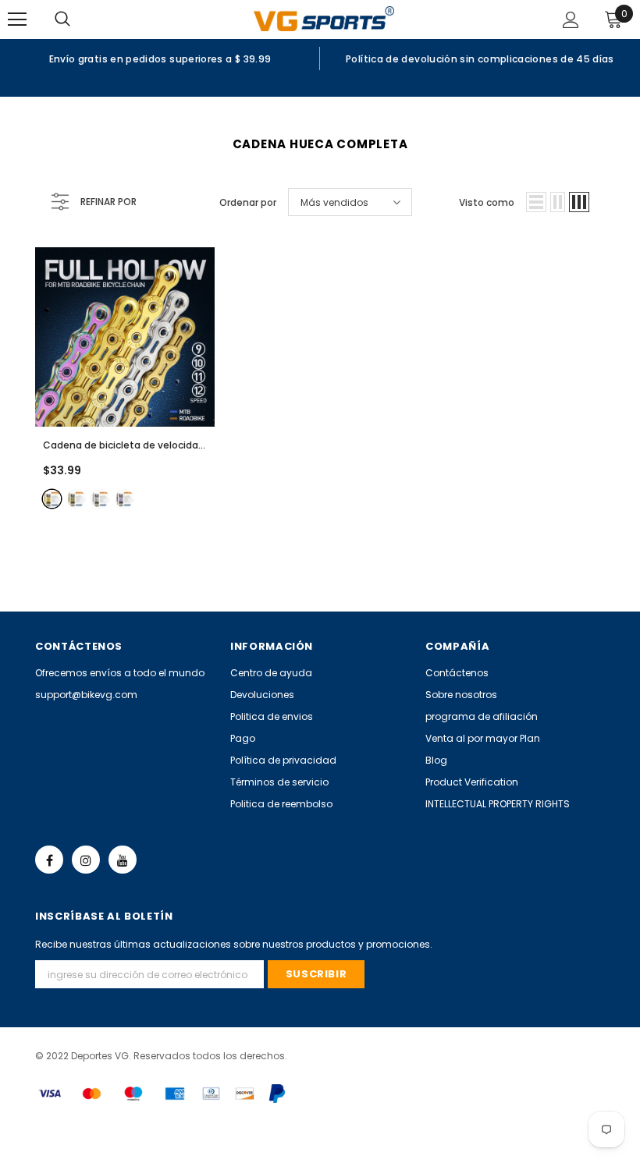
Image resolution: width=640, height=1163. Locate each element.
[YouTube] (122, 860)
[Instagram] (86, 860)
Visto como (486, 202)
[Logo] (324, 18)
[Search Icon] (78, 19)
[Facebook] (49, 860)
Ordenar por (247, 202)
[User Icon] (571, 20)
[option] (160, 58)
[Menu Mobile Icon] (17, 19)
